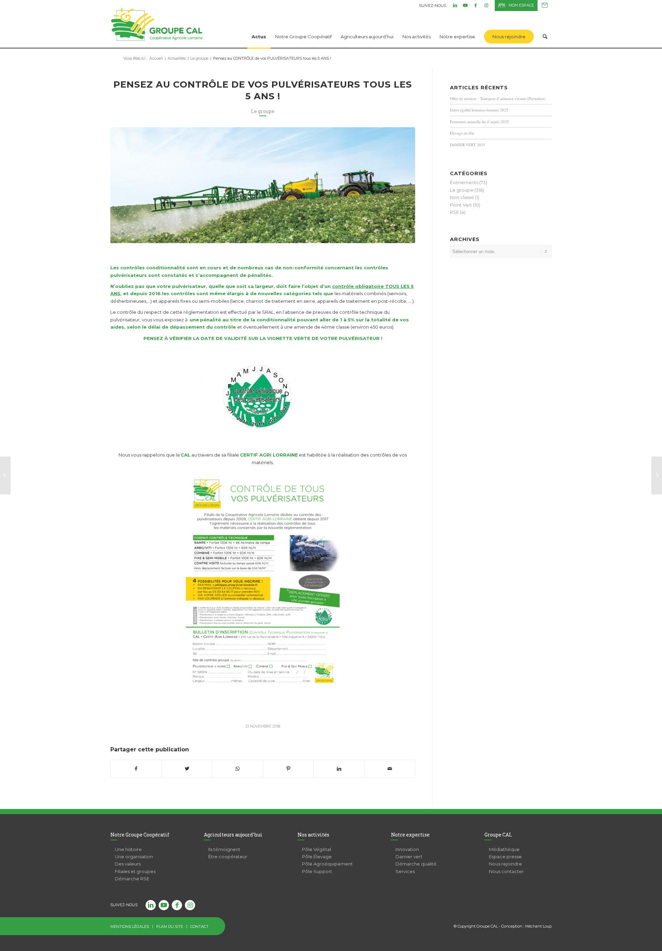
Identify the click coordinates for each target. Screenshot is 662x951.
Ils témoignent (224, 849)
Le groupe (262, 111)
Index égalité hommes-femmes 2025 (479, 109)
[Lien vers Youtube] (465, 5)
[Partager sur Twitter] (187, 769)
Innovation (407, 849)
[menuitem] (259, 28)
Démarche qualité (416, 864)
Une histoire (128, 849)
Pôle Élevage (317, 856)
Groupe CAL (498, 834)
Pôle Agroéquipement (327, 864)
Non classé (462, 197)
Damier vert (408, 856)
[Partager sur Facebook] (136, 769)
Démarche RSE (132, 878)
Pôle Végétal (316, 849)
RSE (454, 212)
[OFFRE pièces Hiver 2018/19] (656, 475)
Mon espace (521, 5)
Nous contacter (545, 5)
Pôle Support (317, 871)
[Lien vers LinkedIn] (455, 5)
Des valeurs (128, 864)
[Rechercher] (545, 28)
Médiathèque (504, 849)
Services (405, 871)
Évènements (464, 182)
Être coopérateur (227, 856)
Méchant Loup (538, 926)
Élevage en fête (462, 133)
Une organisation (134, 856)
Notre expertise (410, 834)
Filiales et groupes (135, 871)
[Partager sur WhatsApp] (237, 769)
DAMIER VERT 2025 (467, 144)
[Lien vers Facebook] (476, 5)
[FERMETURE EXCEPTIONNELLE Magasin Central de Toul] (5, 475)
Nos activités (313, 834)
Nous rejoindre (505, 864)
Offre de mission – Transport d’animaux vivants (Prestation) (497, 98)
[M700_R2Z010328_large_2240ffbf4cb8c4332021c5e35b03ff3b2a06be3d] (262, 185)
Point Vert (461, 205)
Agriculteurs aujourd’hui (233, 834)
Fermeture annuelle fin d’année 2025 (479, 121)
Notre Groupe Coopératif (139, 834)
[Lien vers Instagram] (486, 5)
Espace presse (505, 856)
